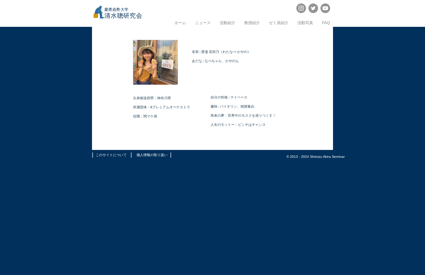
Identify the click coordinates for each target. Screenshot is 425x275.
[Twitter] (313, 8)
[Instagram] (301, 8)
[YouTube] (325, 8)
